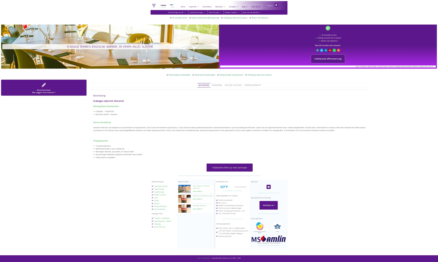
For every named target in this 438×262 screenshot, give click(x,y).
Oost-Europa (214, 12)
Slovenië (391, 66)
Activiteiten (207, 7)
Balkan (385, 66)
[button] (317, 50)
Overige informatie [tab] (253, 85)
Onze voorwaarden (203, 258)
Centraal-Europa (196, 12)
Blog (243, 7)
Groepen (232, 7)
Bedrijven (219, 7)
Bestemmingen (372, 66)
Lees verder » (198, 191)
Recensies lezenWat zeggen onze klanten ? (44, 91)
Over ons (255, 7)
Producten (363, 66)
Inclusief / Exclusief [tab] (233, 85)
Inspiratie (193, 7)
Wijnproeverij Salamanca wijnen (203, 196)
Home (183, 7)
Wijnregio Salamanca (199, 205)
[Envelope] (276, 5)
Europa (380, 66)
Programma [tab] (217, 85)
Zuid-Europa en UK (176, 12)
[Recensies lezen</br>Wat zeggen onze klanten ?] (44, 85)
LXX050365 (163, 7)
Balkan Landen (231, 12)
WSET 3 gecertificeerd (173, 7)
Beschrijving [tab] (204, 85)
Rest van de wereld (250, 12)
